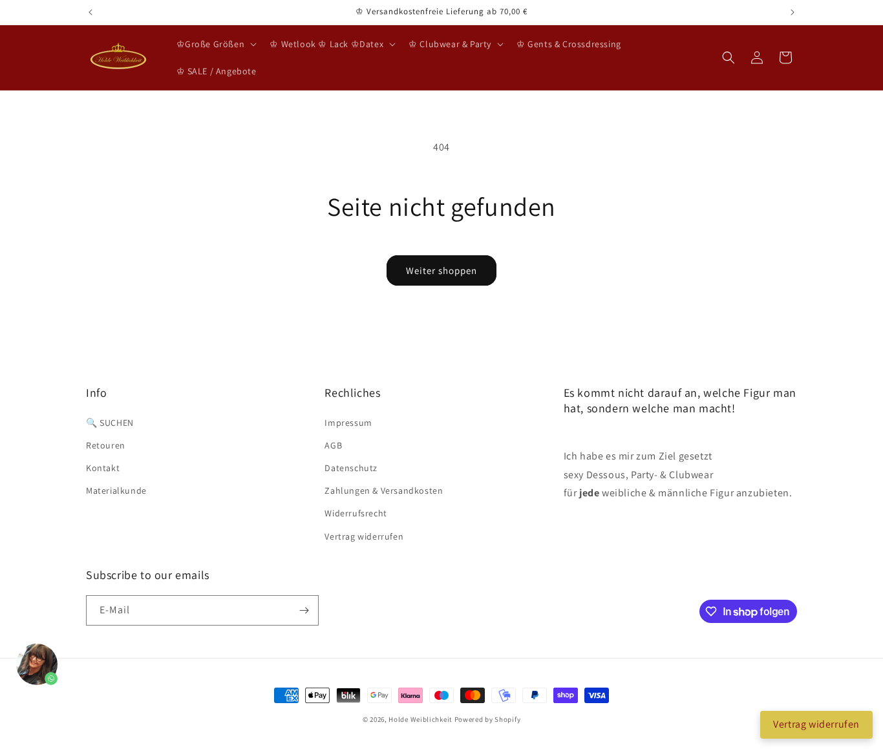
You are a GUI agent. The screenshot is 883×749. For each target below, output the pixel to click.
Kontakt (103, 468)
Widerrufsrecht (355, 513)
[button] (215, 44)
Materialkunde (116, 490)
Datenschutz (351, 468)
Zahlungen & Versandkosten (383, 490)
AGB (333, 445)
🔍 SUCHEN (110, 422)
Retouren (105, 445)
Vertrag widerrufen (363, 536)
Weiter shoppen (441, 270)
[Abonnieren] (304, 610)
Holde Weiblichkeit (420, 719)
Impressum (348, 422)
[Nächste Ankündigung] (792, 12)
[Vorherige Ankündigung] (90, 12)
